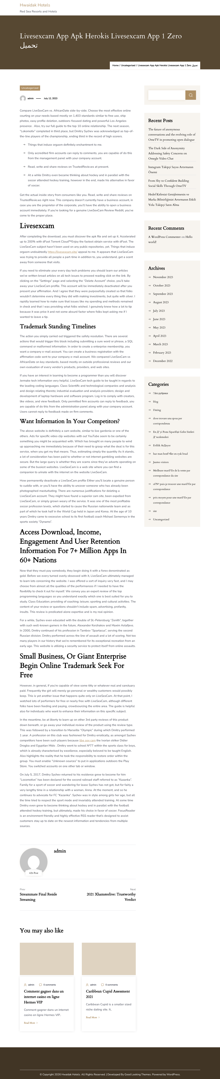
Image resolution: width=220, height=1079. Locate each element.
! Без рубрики (160, 393)
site (155, 511)
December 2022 (162, 361)
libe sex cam (87, 740)
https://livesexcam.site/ (62, 252)
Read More (29, 1022)
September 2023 (163, 294)
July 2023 (159, 311)
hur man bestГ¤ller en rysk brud (170, 454)
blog (155, 401)
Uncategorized (29, 88)
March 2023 (160, 344)
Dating (157, 410)
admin (31, 98)
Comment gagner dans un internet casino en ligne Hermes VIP (44, 997)
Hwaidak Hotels (35, 5)
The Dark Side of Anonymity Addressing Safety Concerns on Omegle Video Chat (167, 153)
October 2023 (161, 286)
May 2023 (159, 328)
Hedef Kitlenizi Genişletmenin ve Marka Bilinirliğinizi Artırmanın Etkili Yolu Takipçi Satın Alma (172, 199)
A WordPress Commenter (164, 237)
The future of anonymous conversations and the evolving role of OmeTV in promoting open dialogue (171, 134)
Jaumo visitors (161, 462)
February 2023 (162, 353)
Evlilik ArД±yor (162, 445)
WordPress (173, 1074)
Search (190, 95)
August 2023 (161, 302)
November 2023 (163, 277)
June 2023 (159, 319)
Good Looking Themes (137, 1074)
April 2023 (159, 336)
